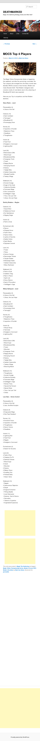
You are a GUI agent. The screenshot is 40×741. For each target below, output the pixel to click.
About (11, 33)
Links (17, 33)
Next (35, 44)
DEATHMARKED (12, 12)
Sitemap (5, 37)
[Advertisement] (20, 523)
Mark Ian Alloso (23, 58)
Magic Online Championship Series (13, 568)
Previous (6, 44)
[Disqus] (20, 602)
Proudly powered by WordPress (20, 737)
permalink (6, 572)
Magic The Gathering (23, 566)
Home (5, 33)
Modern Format (28, 568)
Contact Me (25, 33)
